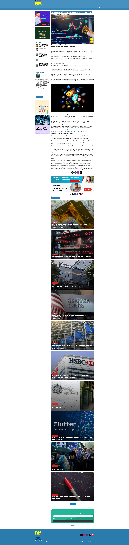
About (77, 1)
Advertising (73, 1)
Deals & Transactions (60, 7)
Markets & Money (56, 14)
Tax (65, 7)
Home (52, 14)
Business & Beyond (95, 7)
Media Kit (82, 1)
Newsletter (69, 1)
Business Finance (77, 7)
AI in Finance (89, 7)
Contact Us (92, 1)
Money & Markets (47, 7)
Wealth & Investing (70, 7)
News (35, 7)
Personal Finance (40, 7)
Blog (79, 1)
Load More (73, 503)
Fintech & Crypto (53, 7)
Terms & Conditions (87, 1)
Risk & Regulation (83, 7)
